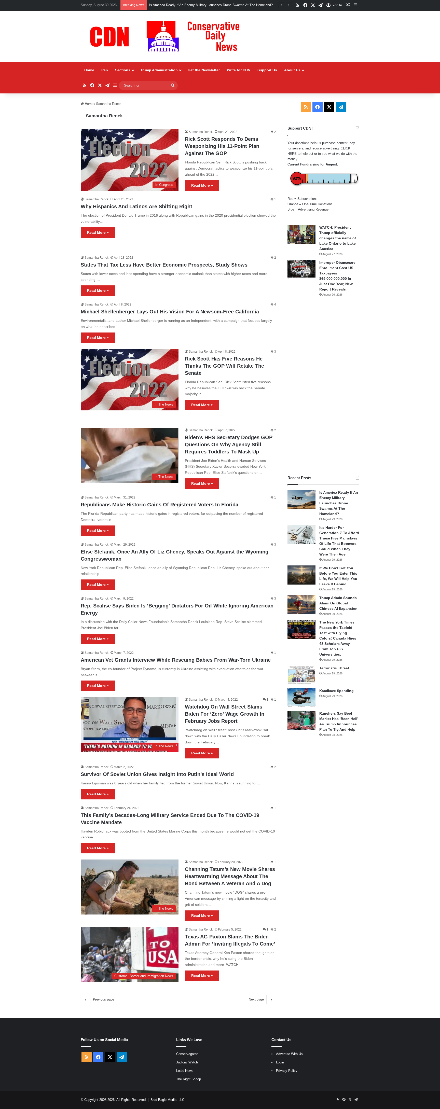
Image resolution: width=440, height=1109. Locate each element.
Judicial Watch (187, 1062)
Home (89, 70)
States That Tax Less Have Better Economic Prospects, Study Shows (164, 265)
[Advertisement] (323, 386)
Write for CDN (238, 70)
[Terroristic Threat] (301, 675)
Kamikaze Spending (336, 691)
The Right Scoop (188, 1079)
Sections (122, 70)
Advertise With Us (289, 1054)
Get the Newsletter (204, 70)
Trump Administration (159, 70)
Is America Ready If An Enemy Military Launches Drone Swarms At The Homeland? (211, 5)
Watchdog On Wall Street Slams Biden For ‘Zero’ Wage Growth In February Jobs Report (224, 714)
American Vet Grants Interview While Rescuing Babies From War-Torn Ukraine (176, 660)
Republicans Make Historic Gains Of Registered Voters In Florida (159, 504)
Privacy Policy (286, 1071)
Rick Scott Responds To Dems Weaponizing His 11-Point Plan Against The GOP (222, 146)
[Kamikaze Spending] (301, 697)
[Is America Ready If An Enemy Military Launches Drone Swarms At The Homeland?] (301, 499)
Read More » (202, 185)
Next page (256, 999)
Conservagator (187, 1054)
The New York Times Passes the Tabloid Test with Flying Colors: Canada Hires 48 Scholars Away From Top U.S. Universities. (337, 638)
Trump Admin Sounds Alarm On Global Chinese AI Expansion (338, 603)
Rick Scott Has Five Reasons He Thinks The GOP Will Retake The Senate (224, 366)
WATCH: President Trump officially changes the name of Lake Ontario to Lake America (337, 238)
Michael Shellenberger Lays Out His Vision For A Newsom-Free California (170, 311)
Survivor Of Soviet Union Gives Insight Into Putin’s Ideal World (157, 774)
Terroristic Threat (334, 668)
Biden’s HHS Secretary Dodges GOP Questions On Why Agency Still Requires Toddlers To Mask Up (228, 444)
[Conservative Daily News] (167, 36)
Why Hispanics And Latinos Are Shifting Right (136, 206)
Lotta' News (184, 1071)
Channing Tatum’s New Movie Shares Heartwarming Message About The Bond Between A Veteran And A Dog (230, 876)
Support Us (267, 70)
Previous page (103, 999)
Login (280, 1062)
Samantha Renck (104, 115)
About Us (292, 70)
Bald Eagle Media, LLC (167, 1100)
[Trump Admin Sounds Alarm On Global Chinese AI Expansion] (301, 604)
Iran (104, 70)
